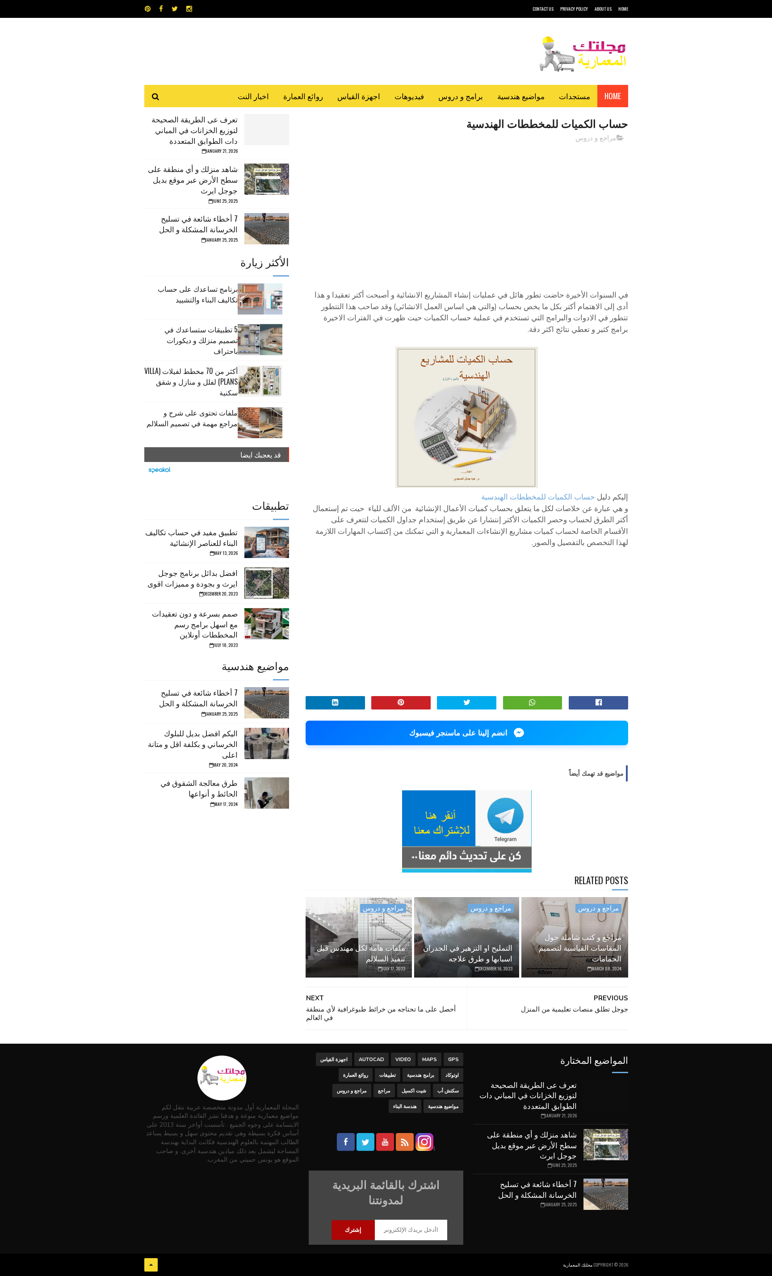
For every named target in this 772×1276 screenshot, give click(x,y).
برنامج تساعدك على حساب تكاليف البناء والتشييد (198, 294)
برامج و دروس (460, 95)
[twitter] (174, 9)
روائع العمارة (303, 95)
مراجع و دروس (595, 138)
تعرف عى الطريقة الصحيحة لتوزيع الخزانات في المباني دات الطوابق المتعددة (194, 129)
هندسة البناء (405, 1106)
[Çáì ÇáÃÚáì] (151, 1265)
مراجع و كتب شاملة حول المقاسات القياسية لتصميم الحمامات (580, 947)
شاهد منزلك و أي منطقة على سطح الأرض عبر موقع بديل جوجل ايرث (193, 179)
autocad (371, 1059)
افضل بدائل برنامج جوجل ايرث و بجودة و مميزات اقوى (192, 578)
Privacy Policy (574, 8)
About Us (603, 8)
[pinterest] (148, 9)
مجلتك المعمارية (577, 1264)
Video (403, 1059)
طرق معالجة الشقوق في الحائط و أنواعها (199, 788)
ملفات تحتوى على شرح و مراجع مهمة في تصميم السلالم (192, 417)
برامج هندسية (420, 1075)
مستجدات (574, 95)
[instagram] (189, 9)
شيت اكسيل (414, 1090)
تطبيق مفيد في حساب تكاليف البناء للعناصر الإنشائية (191, 537)
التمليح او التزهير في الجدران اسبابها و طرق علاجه (467, 953)
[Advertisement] (467, 212)
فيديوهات (409, 95)
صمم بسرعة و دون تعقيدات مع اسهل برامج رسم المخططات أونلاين (195, 624)
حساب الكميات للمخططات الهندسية (538, 497)
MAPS (429, 1059)
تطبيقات (387, 1075)
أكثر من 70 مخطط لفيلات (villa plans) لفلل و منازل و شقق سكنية (191, 381)
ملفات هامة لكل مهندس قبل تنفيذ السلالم (361, 953)
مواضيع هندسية (521, 95)
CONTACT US (543, 8)
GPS (453, 1059)
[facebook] (161, 9)
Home (612, 95)
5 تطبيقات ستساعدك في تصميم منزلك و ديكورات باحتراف (201, 340)
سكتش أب (448, 1090)
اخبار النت (253, 95)
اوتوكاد (452, 1075)
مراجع (384, 1090)
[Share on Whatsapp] (532, 702)
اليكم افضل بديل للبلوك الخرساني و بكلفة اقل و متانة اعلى (193, 743)
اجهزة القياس (358, 95)
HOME (623, 8)
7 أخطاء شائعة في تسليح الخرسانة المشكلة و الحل (198, 224)
